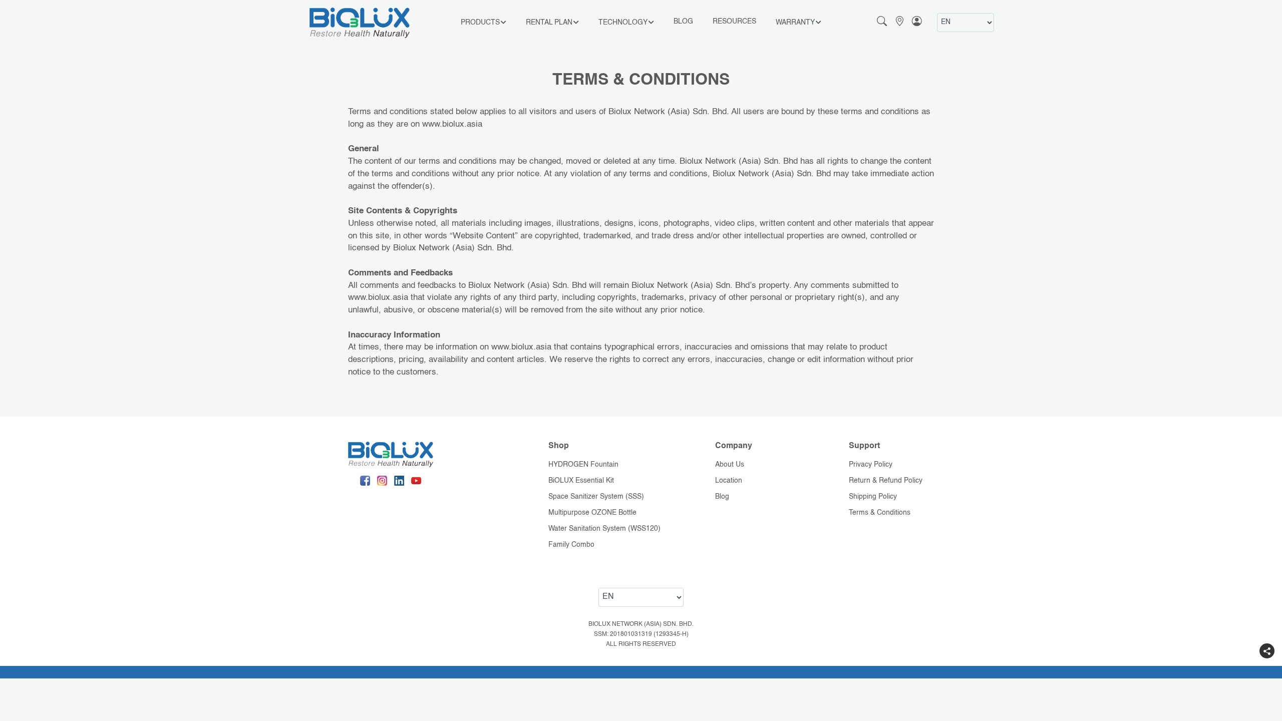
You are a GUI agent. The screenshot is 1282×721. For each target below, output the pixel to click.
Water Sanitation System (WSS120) (604, 528)
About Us (729, 464)
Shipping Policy (873, 496)
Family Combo (571, 544)
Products (480, 22)
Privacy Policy (870, 464)
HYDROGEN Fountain (583, 464)
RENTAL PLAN (549, 22)
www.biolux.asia (452, 124)
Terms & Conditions (879, 512)
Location (728, 480)
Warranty (795, 22)
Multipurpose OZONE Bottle (592, 512)
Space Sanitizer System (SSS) (596, 496)
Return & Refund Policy (885, 480)
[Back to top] (1266, 670)
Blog (683, 21)
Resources (734, 21)
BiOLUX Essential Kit (581, 480)
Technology (623, 22)
